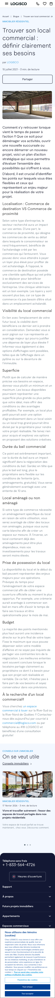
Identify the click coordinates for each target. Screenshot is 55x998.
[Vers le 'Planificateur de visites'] (51, 3)
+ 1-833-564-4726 (18, 864)
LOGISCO (13, 62)
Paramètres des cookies (28, 980)
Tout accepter (27, 994)
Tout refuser (27, 987)
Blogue (16, 16)
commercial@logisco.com (19, 723)
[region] (27, 963)
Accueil (5, 16)
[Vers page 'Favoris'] (44, 4)
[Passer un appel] (37, 4)
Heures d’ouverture (30, 876)
